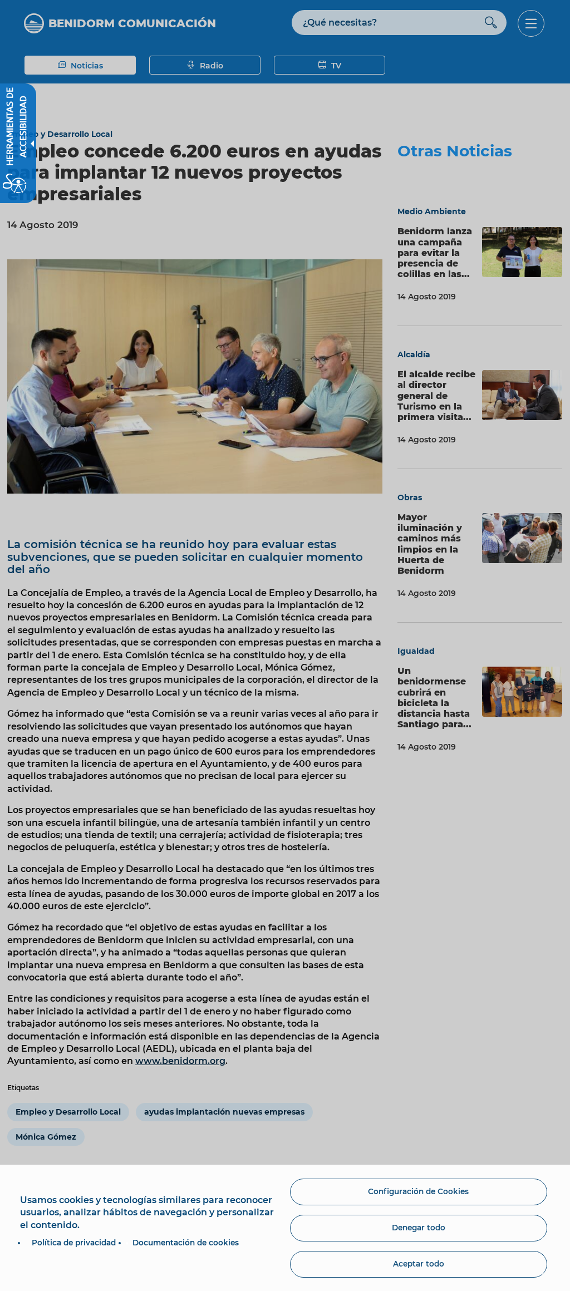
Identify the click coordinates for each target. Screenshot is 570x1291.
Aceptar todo (418, 1263)
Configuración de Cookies (418, 1191)
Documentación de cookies (185, 1242)
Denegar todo (418, 1227)
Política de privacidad (74, 1242)
